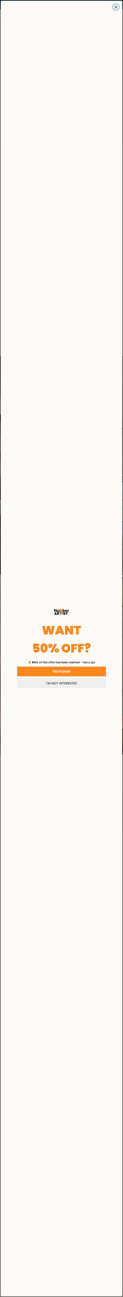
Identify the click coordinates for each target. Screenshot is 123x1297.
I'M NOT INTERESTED (61, 683)
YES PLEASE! (61, 671)
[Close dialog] (115, 7)
